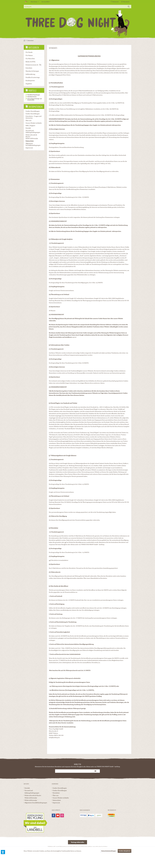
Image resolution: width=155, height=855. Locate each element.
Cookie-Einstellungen (33, 111)
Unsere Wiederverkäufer (34, 123)
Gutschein (29, 68)
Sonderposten (30, 80)
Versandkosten (74, 846)
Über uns (28, 120)
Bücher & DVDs (30, 62)
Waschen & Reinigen (32, 71)
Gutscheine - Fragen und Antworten (33, 117)
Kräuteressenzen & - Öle (33, 65)
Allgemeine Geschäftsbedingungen (33, 144)
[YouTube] (58, 815)
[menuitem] (125, 1)
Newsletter (56, 793)
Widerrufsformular (31, 800)
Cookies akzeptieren (124, 851)
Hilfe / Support (30, 125)
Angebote (29, 83)
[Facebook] (53, 815)
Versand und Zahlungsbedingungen (33, 131)
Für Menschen (30, 58)
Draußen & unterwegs (33, 77)
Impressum (29, 148)
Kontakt (28, 128)
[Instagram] (62, 815)
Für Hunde (29, 52)
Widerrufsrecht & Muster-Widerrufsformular (32, 136)
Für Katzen (29, 55)
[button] (3, 852)
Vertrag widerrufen (77, 842)
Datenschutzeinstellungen (108, 851)
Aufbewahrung (30, 74)
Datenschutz (30, 141)
